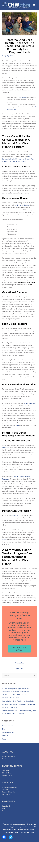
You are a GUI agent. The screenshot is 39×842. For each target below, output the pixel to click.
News (4, 739)
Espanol (5, 736)
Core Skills (5, 770)
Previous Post (19, 663)
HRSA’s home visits (29, 403)
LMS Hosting (6, 794)
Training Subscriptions (9, 787)
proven (4, 539)
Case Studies (6, 806)
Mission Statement (8, 756)
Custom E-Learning (8, 792)
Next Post (19, 668)
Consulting (5, 789)
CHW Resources (8, 732)
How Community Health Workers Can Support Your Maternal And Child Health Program (18, 159)
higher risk (5, 447)
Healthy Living (7, 775)
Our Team (5, 759)
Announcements (7, 726)
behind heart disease (22, 205)
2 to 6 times (23, 97)
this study (14, 515)
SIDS (17, 425)
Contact (4, 811)
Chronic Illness (7, 773)
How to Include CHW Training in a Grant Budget (18, 701)
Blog (4, 56)
